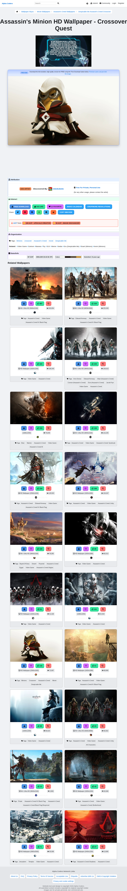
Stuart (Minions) (86, 246)
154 (40, 488)
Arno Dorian (77, 379)
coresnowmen (42, 312)
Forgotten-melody (42, 618)
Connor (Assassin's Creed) (77, 382)
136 (95, 428)
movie (51, 241)
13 (41, 786)
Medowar (97, 558)
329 (95, 304)
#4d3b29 (73, 257)
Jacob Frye (110, 382)
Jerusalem (22, 861)
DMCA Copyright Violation (106, 876)
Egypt (21, 567)
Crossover (32, 680)
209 (95, 364)
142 (40, 666)
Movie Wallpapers (44, 12)
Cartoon (31, 246)
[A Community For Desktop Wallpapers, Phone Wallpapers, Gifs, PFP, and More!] (17, 12)
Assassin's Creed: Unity (106, 503)
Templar (31, 861)
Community (105, 3)
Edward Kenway (81, 318)
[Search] (58, 3)
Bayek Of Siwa (24, 564)
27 (95, 847)
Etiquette (74, 876)
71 (41, 847)
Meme (54, 246)
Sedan (60, 246)
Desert (34, 564)
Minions (19, 241)
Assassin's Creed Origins (45, 567)
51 (41, 609)
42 (95, 786)
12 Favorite (56, 207)
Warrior (29, 443)
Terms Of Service (46, 876)
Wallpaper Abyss (27, 12)
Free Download (21, 207)
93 (95, 726)
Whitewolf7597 (42, 558)
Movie (54, 680)
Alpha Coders (7, 3)
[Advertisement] (63, 161)
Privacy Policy (32, 876)
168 (95, 488)
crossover (28, 241)
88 (41, 726)
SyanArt (42, 437)
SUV (48, 246)
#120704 (67, 257)
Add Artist (25, 189)
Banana (38, 246)
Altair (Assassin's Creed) (105, 379)
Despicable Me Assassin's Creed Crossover (94, 12)
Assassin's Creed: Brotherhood (91, 805)
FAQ (22, 876)
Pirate (20, 801)
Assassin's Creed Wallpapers (64, 12)
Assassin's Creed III (36, 447)
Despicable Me (60, 241)
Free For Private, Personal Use (88, 188)
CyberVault (42, 795)
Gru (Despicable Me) (71, 246)
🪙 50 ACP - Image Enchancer (66, 223)
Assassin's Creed (40, 241)
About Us (14, 876)
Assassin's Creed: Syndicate (105, 443)
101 (95, 609)
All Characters (90, 745)
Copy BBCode (66, 212)
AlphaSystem (43, 373)
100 (40, 549)
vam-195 (97, 795)
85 (95, 549)
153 (40, 428)
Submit (95, 3)
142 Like (39, 207)
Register (121, 3)
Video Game (22, 246)
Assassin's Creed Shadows (86, 861)
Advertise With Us (87, 876)
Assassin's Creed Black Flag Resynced (36, 805)
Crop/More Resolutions (98, 207)
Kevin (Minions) (99, 246)
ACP (15, 223)
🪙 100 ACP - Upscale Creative (37, 223)
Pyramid (41, 564)
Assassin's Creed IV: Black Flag (36, 322)
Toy (44, 246)
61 (95, 666)
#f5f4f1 (62, 257)
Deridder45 (97, 312)
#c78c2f (78, 257)
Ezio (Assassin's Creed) (96, 382)
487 (40, 304)
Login (114, 3)
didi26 (97, 856)
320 (40, 364)
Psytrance (97, 735)
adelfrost (97, 497)
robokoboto (58, 189)
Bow (22, 443)
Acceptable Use (62, 876)
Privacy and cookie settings (63, 881)
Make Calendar (74, 207)
